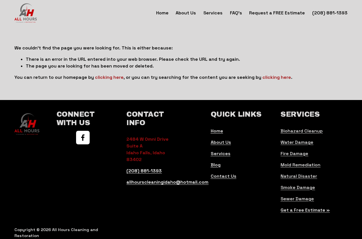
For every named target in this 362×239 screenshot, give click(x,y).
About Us (186, 13)
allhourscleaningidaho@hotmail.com (167, 182)
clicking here (109, 77)
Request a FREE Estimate (277, 13)
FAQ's (236, 13)
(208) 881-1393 (330, 13)
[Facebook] (83, 137)
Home (162, 13)
